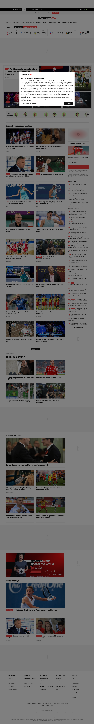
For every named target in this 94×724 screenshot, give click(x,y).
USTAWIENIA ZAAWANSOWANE (30, 103)
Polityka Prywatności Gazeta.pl (62, 99)
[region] (47, 89)
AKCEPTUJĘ (68, 103)
